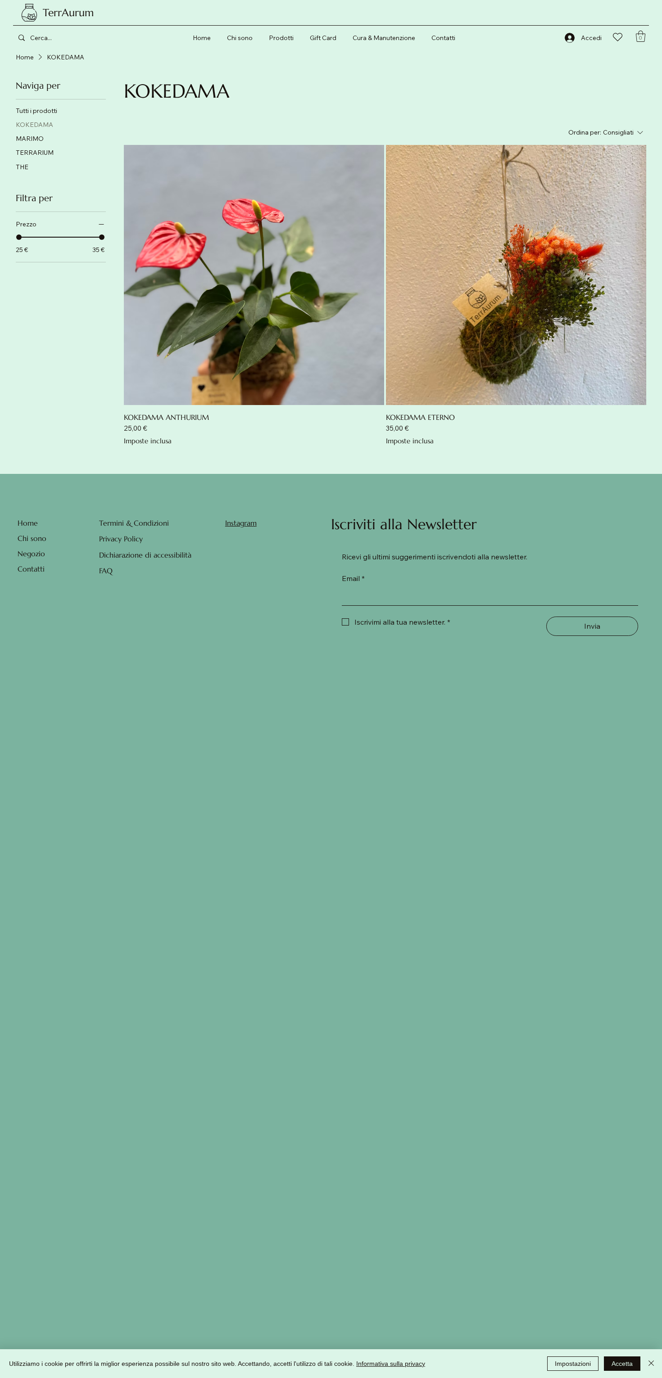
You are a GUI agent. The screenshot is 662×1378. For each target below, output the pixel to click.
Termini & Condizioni (134, 522)
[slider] (19, 237)
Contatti (31, 568)
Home (28, 522)
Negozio (31, 553)
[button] (640, 36)
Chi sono (32, 538)
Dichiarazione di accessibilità (145, 554)
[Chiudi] (651, 1363)
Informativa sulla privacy (390, 1363)
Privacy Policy (121, 538)
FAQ (106, 570)
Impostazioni (573, 1363)
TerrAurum (68, 12)
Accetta (622, 1363)
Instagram (241, 522)
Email (353, 578)
